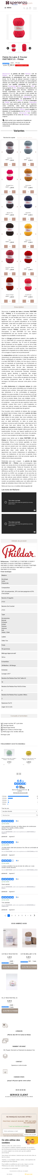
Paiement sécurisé (19, 1046)
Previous (17, 774)
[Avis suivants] (34, 915)
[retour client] (5, 1071)
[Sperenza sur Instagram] (20, 1102)
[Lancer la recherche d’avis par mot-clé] (37, 815)
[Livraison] (5, 1041)
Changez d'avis (19, 1077)
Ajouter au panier (9, 768)
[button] (2, 149)
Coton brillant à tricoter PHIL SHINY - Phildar (28, 954)
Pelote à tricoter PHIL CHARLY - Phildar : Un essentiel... (9, 759)
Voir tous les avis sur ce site (20, 792)
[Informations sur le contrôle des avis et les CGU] (28, 790)
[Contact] (5, 1025)
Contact (19, 1061)
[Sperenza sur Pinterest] (22, 1102)
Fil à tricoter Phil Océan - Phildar (9, 998)
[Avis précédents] (5, 915)
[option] (10, 147)
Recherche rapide (9, 137)
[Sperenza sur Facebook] (18, 1102)
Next (20, 774)
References (5, 561)
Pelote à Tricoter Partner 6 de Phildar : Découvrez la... (29, 759)
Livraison (19, 1031)
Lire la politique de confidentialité (10, 1168)
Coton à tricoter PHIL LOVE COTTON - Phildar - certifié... (9, 954)
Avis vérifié (6, 823)
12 (30, 915)
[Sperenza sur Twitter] (16, 1102)
